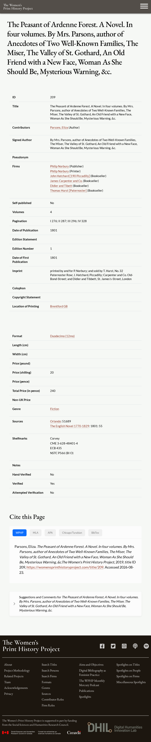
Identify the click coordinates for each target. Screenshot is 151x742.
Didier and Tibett (61, 185)
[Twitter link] (113, 647)
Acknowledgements (16, 688)
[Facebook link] (102, 647)
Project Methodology (17, 670)
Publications (86, 691)
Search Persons (50, 670)
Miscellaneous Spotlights (131, 682)
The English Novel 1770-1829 (69, 426)
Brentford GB (59, 306)
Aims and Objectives (91, 664)
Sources (46, 694)
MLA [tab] (35, 532)
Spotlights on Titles (128, 664)
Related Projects (13, 676)
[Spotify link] (146, 647)
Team (7, 682)
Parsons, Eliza (59, 127)
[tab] (72, 532)
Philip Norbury (59, 166)
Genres (46, 688)
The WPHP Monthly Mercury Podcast (92, 683)
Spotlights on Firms (127, 676)
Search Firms (49, 676)
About (8, 664)
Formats (46, 682)
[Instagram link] (124, 647)
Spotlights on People (128, 670)
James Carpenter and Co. (66, 181)
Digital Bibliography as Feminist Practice (92, 672)
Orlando (55, 421)
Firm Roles (48, 705)
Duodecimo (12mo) (62, 336)
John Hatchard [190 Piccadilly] (70, 176)
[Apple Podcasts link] (135, 647)
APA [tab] (50, 532)
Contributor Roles (53, 699)
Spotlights (85, 697)
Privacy (8, 694)
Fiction (54, 409)
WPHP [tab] (19, 532)
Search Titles (49, 664)
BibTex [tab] (95, 532)
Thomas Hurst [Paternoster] (68, 190)
